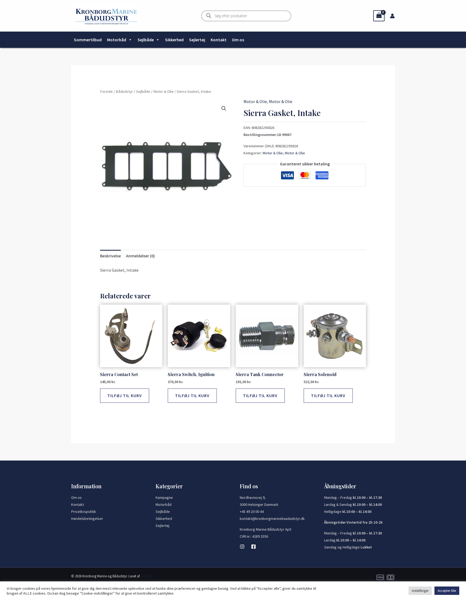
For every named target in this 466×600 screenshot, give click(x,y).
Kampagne (164, 497)
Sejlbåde (146, 39)
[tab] (110, 256)
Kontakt (219, 39)
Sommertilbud (88, 39)
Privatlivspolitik (83, 511)
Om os (238, 39)
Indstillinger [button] (420, 590)
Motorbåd (116, 39)
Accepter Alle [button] (447, 590)
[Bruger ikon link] (392, 15)
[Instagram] (242, 546)
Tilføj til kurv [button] (124, 395)
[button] (224, 108)
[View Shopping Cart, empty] (379, 15)
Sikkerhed (174, 39)
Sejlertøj (197, 39)
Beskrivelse (110, 255)
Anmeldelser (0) (140, 255)
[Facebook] (253, 546)
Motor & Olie (163, 91)
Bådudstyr (124, 91)
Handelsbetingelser (87, 518)
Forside (106, 91)
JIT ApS (146, 576)
